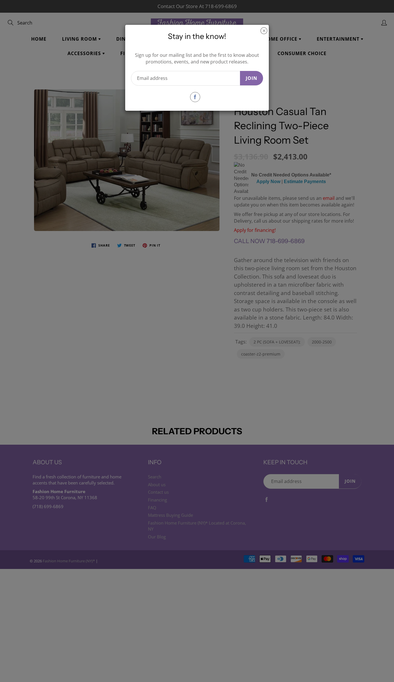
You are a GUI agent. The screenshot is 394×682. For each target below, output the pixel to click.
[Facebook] (195, 97)
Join (251, 78)
